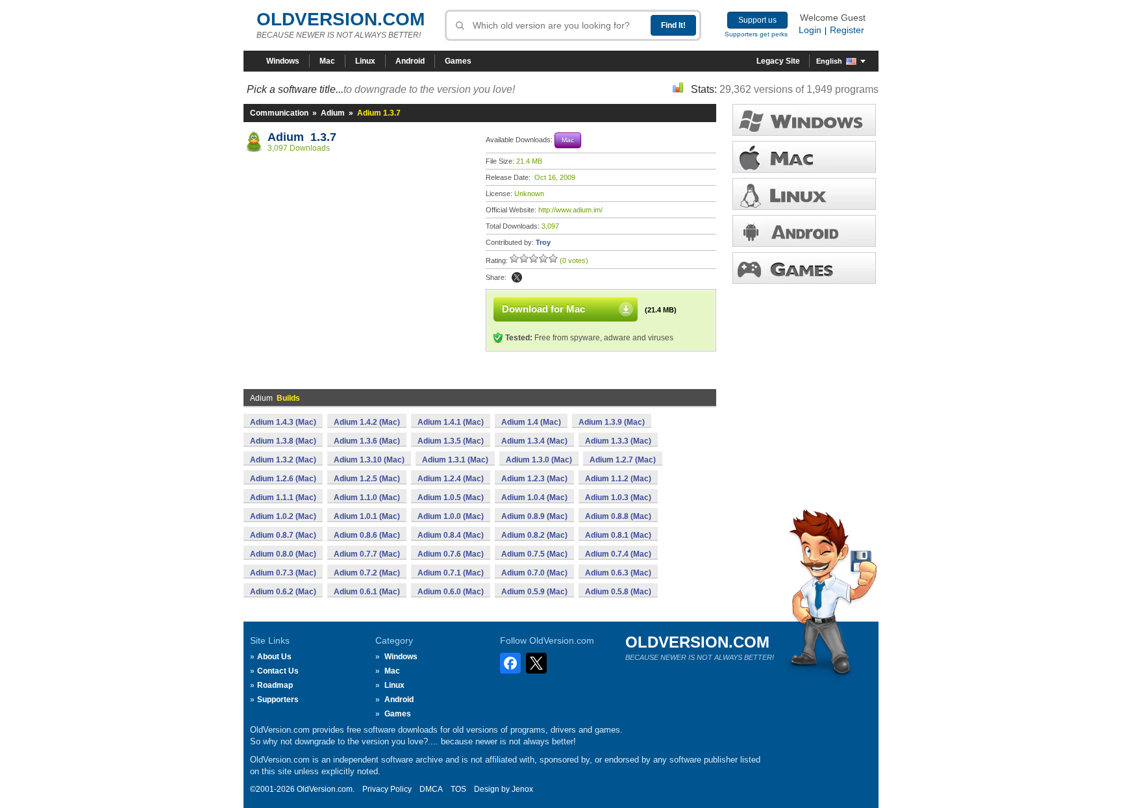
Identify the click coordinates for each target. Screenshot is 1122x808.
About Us (274, 656)
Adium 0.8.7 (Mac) (283, 535)
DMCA (431, 789)
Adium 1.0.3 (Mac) (618, 497)
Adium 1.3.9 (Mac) (612, 422)
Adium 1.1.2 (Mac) (618, 478)
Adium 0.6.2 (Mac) (283, 591)
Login (810, 30)
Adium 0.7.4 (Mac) (618, 554)
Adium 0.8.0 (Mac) (283, 554)
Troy (543, 242)
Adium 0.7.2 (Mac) (367, 572)
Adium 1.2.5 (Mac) (367, 478)
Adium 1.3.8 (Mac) (283, 441)
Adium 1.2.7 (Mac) (623, 459)
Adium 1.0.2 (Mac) (283, 516)
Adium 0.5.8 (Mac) (618, 591)
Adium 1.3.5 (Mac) (451, 441)
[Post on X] (517, 277)
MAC (804, 157)
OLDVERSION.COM (340, 19)
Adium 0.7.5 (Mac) (534, 554)
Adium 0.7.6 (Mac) (451, 554)
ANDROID (804, 231)
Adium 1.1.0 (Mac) (367, 497)
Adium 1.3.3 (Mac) (618, 441)
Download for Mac (543, 308)
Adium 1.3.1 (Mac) (455, 459)
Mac (327, 61)
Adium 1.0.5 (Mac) (451, 497)
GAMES (804, 268)
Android (410, 61)
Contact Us (278, 670)
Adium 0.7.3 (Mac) (283, 572)
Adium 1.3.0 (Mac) (539, 459)
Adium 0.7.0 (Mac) (534, 572)
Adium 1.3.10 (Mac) (369, 459)
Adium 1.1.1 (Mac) (283, 497)
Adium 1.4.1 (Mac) (451, 422)
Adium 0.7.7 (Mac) (367, 554)
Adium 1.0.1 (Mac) (367, 516)
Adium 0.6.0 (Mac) (451, 591)
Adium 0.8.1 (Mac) (618, 535)
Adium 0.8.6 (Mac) (367, 535)
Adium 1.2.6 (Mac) (283, 478)
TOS (458, 789)
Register (847, 30)
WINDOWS (804, 120)
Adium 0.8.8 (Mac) (618, 516)
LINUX (804, 194)
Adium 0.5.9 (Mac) (534, 591)
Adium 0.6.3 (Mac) (618, 572)
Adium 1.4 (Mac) (531, 422)
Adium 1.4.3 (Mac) (283, 422)
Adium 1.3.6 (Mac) (367, 441)
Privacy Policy (387, 789)
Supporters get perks (756, 34)
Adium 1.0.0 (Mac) (451, 516)
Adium (333, 113)
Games (458, 61)
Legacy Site (778, 61)
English (829, 61)
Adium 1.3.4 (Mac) (534, 441)
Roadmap (275, 685)
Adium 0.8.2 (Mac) (534, 535)
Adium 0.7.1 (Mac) (451, 572)
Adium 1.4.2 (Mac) (367, 422)
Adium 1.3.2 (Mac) (283, 459)
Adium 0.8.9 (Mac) (534, 516)
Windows (282, 61)
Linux (365, 61)
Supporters (278, 699)
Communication (279, 113)
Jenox (522, 789)
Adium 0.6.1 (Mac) (367, 591)
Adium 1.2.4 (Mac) (451, 478)
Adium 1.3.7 (302, 137)
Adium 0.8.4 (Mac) (451, 535)
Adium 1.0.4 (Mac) (534, 497)
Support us (757, 20)
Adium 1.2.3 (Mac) (534, 478)
